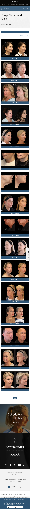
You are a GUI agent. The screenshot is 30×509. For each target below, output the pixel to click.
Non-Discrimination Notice (10, 479)
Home (2, 22)
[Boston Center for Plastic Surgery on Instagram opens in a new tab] (5, 465)
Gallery (7, 22)
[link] (15, 454)
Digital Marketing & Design (16, 487)
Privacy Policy (13, 481)
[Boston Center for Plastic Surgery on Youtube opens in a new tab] (19, 465)
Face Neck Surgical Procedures (19, 22)
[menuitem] (6, 465)
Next (15, 398)
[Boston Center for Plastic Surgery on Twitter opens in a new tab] (15, 465)
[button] (27, 8)
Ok (8, 507)
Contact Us (14, 422)
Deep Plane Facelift (6, 24)
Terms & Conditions (21, 479)
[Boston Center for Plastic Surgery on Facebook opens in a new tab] (10, 465)
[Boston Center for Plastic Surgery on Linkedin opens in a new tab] (24, 465)
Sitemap (19, 481)
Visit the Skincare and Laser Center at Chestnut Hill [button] (14, 4)
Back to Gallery (24, 35)
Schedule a (15, 416)
